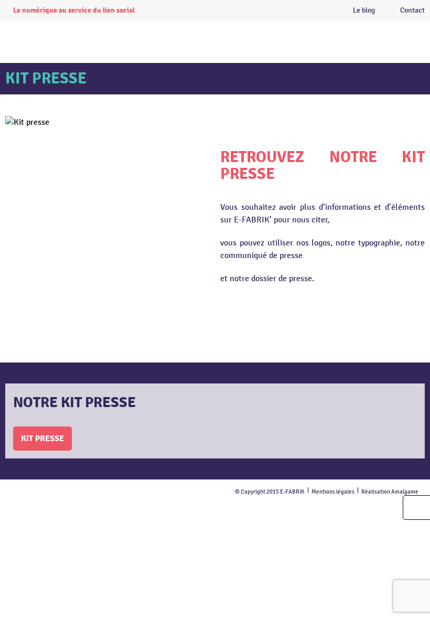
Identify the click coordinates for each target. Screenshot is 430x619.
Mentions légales (332, 491)
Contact (412, 10)
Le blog (364, 10)
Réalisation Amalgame (389, 491)
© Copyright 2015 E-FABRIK (270, 491)
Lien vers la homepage (233, 39)
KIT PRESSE (42, 438)
